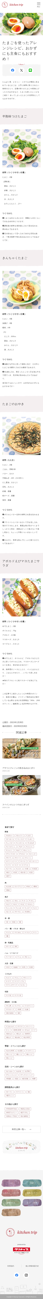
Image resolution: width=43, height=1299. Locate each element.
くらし (11, 1183)
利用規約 (10, 1266)
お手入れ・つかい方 (11, 1193)
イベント (11, 1212)
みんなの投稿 (32, 1203)
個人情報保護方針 (32, 1266)
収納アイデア (32, 1193)
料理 (32, 1183)
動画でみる (11, 1203)
